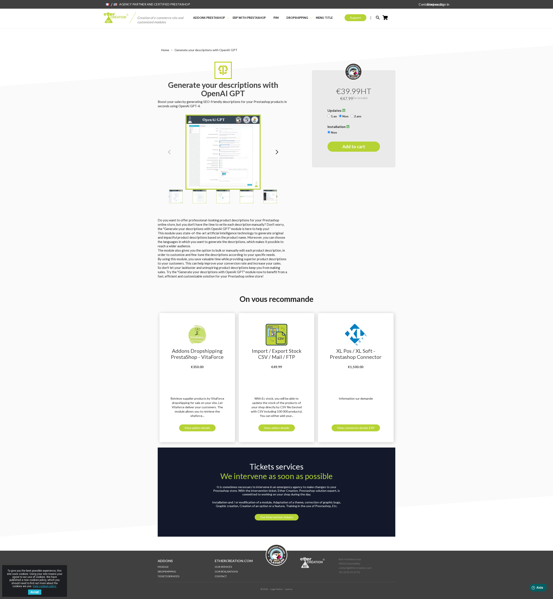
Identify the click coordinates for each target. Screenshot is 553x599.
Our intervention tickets (276, 517)
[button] (277, 152)
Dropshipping (167, 571)
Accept (34, 592)
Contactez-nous (430, 4)
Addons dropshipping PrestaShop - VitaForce (197, 354)
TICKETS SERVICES (168, 576)
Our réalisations (226, 571)
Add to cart (353, 146)
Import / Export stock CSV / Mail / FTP (277, 354)
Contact (221, 576)
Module (163, 566)
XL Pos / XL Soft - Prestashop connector (355, 354)
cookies (288, 589)
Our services (223, 566)
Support (355, 17)
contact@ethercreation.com (355, 567)
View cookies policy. (45, 586)
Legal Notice (276, 589)
